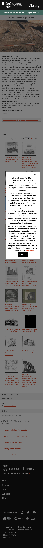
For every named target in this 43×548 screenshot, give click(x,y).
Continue (23, 254)
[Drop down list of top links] (4, 3)
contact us (30, 250)
